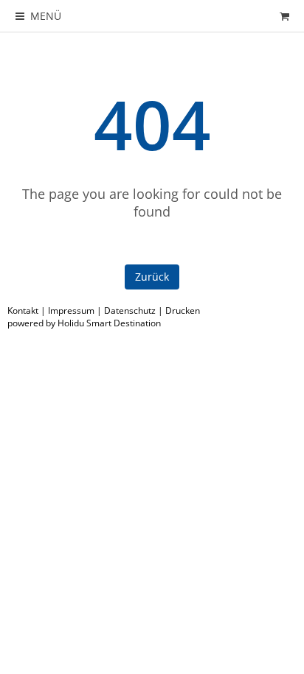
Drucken (182, 310)
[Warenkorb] (284, 16)
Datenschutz (130, 310)
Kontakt (22, 310)
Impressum (71, 310)
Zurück (152, 277)
